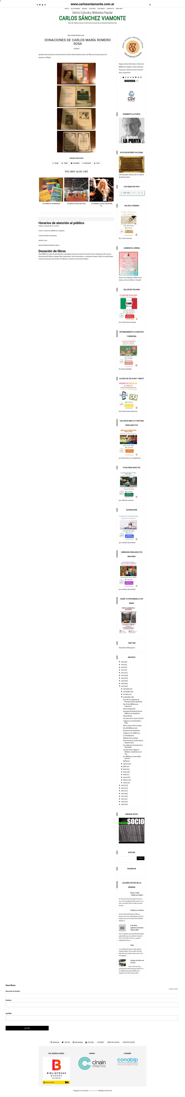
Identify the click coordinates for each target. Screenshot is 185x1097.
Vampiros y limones (137, 910)
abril (124, 775)
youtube (91, 1042)
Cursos (84, 8)
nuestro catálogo (45, 57)
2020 (122, 678)
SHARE (56, 163)
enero (125, 783)
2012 (122, 796)
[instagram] (45, 5)
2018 (122, 684)
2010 (122, 802)
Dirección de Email (13, 991)
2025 (122, 665)
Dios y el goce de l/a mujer (132, 726)
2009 (122, 804)
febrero (125, 780)
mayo (125, 772)
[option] (51, 191)
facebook (55, 1042)
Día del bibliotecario (130, 728)
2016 (122, 785)
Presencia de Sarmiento (131, 731)
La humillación (128, 736)
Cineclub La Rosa (113, 1042)
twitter (67, 1042)
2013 (122, 794)
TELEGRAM (76, 163)
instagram (79, 1042)
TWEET (66, 163)
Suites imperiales (129, 709)
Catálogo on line (129, 1042)
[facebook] (37, 5)
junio (125, 769)
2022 (122, 673)
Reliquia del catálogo (130, 738)
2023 (122, 670)
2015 (122, 788)
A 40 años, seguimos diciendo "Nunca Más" (136, 928)
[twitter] (40, 5)
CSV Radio (101, 8)
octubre (126, 694)
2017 (122, 686)
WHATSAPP (87, 163)
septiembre (127, 697)
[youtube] (42, 5)
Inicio (67, 8)
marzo (125, 777)
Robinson (126, 761)
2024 (122, 667)
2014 (122, 791)
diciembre (126, 689)
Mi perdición (127, 716)
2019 (122, 681)
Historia (92, 8)
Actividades (75, 8)
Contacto (110, 8)
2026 (122, 662)
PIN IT (98, 163)
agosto (125, 764)
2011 (122, 799)
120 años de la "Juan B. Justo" (133, 718)
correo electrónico (81, 259)
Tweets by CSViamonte (127, 648)
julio (124, 766)
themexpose (93, 1091)
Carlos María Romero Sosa (75, 35)
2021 (122, 675)
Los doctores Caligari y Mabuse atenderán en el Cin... (132, 752)
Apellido (9, 1013)
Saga (132, 945)
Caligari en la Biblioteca (131, 733)
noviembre (127, 692)
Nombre (8, 1000)
